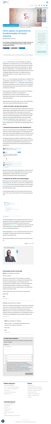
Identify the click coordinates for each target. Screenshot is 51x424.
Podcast (29, 397)
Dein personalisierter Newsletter (35, 387)
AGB (5, 413)
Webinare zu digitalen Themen (34, 390)
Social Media (5, 61)
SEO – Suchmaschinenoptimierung (12, 387)
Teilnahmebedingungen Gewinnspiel (12, 415)
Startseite (5, 27)
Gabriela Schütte (10, 247)
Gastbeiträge (7, 405)
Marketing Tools (8, 393)
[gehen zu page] (12, 166)
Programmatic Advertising (10, 392)
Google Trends (14, 224)
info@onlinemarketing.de (24, 366)
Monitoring (7, 79)
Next (46, 15)
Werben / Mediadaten (9, 403)
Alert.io (16, 82)
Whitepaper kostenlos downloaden (35, 388)
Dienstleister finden (32, 392)
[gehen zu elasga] (17, 252)
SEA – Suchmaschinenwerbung (11, 388)
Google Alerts (26, 80)
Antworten (5, 298)
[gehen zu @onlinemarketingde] (42, 5)
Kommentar (6, 344)
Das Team (7, 407)
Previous (36, 15)
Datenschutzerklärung (27, 370)
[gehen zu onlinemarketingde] (39, 5)
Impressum (7, 410)
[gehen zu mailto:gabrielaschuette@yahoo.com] (17, 251)
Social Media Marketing (13, 27)
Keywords (5, 184)
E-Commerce (7, 390)
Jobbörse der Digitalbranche (34, 393)
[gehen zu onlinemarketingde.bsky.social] (46, 5)
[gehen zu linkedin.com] (44, 5)
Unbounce (30, 243)
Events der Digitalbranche (33, 395)
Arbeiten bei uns (8, 408)
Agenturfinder (31, 385)
